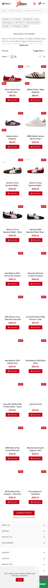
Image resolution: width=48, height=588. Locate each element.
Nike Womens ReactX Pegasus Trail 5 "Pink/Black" (35, 450)
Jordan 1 (6, 26)
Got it (20, 580)
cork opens (16, 26)
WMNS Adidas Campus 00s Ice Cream (35, 137)
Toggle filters (38, 51)
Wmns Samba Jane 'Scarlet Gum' (12, 91)
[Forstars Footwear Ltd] (21, 3)
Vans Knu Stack (35, 404)
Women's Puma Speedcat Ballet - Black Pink (12, 232)
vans (37, 19)
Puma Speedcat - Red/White (35, 492)
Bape (26, 26)
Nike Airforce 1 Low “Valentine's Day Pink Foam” (12, 319)
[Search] (34, 3)
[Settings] (43, 3)
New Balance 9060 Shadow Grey (12, 362)
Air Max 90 (28, 19)
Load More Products (24, 513)
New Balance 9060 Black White (35, 362)
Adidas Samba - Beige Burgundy (35, 91)
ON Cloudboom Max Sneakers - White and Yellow (12, 494)
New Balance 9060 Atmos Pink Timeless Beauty (12, 276)
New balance (8, 23)
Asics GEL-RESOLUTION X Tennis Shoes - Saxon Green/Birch (12, 406)
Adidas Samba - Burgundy (12, 137)
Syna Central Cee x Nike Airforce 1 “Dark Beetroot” (35, 319)
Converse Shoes (33, 23)
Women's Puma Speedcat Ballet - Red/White (35, 185)
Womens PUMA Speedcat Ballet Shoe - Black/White (35, 232)
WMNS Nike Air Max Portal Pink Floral (12, 449)
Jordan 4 (6, 19)
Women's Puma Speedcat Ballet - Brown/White (12, 185)
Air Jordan (17, 19)
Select (5, 57)
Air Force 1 (20, 23)
